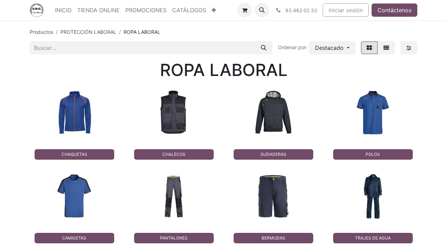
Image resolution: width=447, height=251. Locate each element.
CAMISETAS (74, 238)
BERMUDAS (273, 238)
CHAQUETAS (74, 154)
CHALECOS (173, 154)
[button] (262, 10)
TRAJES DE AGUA (373, 238)
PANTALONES (174, 238)
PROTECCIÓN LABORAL (88, 32)
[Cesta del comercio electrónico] (244, 10)
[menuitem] (63, 10)
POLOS (373, 154)
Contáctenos (394, 10)
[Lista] (386, 47)
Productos (41, 32)
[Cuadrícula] (369, 47)
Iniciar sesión (346, 10)
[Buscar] (263, 47)
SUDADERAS (273, 154)
